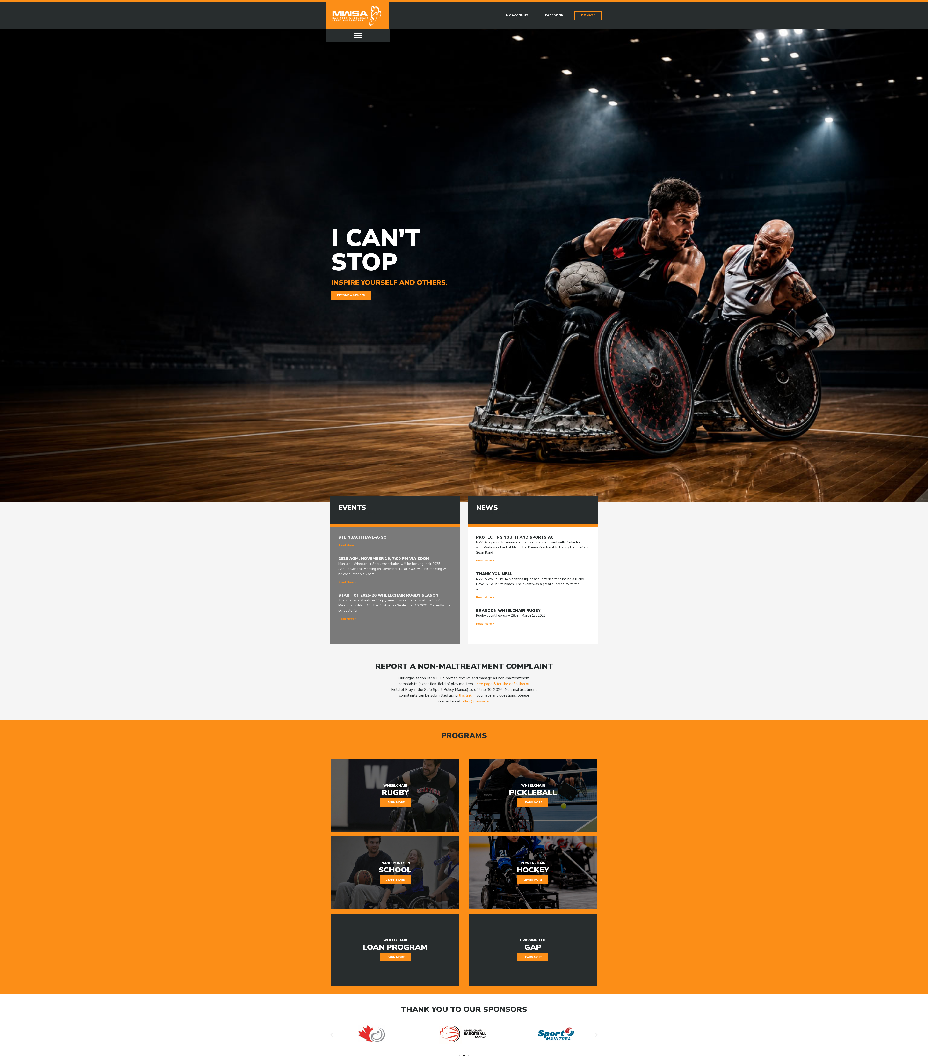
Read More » (347, 545)
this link (465, 695)
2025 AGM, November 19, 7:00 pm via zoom (383, 558)
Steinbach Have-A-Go (362, 537)
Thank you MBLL (494, 573)
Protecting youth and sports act (516, 537)
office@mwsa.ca (475, 701)
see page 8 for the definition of (503, 684)
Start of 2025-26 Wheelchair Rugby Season (388, 595)
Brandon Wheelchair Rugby (508, 610)
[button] (357, 35)
